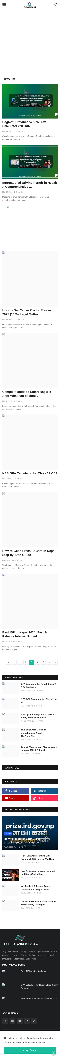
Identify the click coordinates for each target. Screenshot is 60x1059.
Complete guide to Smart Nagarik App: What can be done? (26, 393)
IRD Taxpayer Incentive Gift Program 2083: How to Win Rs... (37, 857)
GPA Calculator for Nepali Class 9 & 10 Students (38, 685)
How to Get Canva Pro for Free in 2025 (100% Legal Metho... (26, 312)
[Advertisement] (30, 31)
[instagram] (12, 1021)
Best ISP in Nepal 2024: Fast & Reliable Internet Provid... (24, 634)
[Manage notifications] (53, 1053)
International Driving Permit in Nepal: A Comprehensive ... (29, 184)
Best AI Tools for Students (33, 971)
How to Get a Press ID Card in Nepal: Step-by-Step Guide (29, 553)
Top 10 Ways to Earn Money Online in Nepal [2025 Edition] (39, 748)
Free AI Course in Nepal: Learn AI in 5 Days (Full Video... (38, 872)
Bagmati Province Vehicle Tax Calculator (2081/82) (24, 124)
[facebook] (5, 1021)
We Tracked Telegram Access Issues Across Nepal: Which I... (37, 888)
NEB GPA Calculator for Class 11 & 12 (30, 473)
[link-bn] (30, 207)
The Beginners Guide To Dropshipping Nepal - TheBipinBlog (33, 732)
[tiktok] (27, 1021)
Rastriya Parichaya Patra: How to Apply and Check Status (38, 716)
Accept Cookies (30, 1050)
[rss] (34, 1021)
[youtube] (20, 1021)
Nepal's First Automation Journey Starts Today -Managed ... (38, 903)
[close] (56, 1034)
